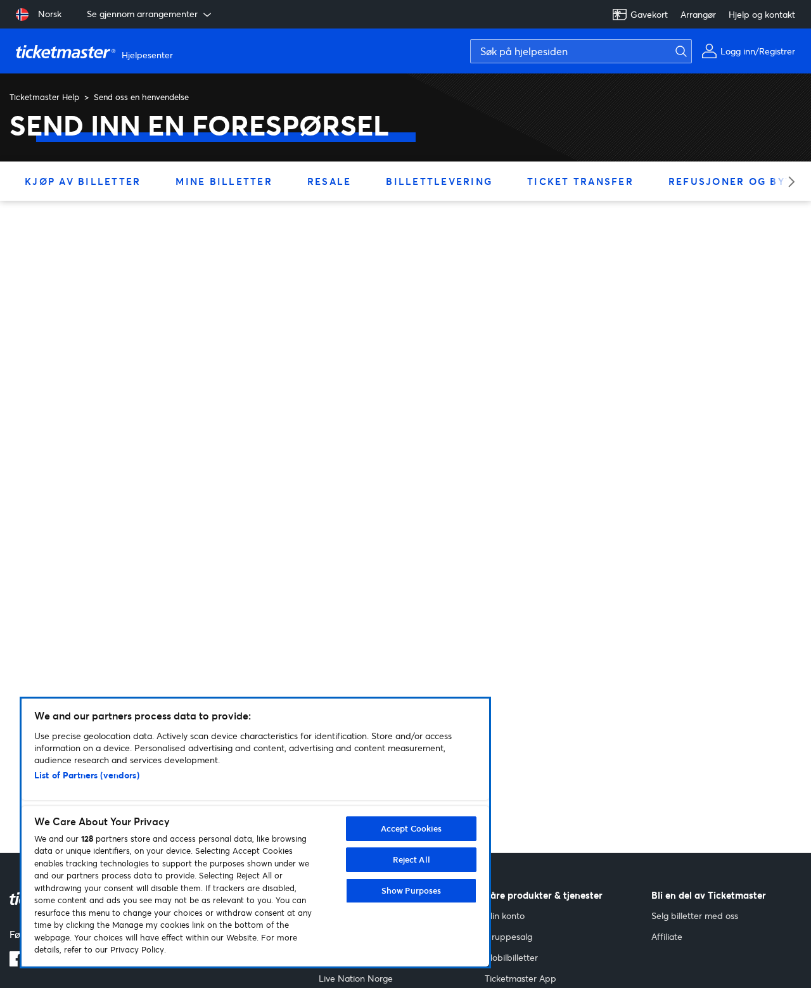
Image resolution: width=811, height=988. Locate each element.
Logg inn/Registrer (757, 51)
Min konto (505, 915)
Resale (329, 181)
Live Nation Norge (356, 978)
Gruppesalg (508, 936)
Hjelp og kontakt (762, 14)
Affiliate (666, 936)
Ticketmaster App (520, 978)
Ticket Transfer (580, 181)
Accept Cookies (411, 828)
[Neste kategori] (787, 181)
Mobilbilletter (511, 957)
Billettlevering (439, 181)
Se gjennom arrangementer (142, 14)
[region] (255, 832)
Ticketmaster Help (44, 97)
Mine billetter (224, 181)
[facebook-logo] (17, 962)
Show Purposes (411, 890)
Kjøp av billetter (83, 181)
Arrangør (698, 14)
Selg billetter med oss (694, 915)
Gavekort (649, 14)
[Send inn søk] (678, 51)
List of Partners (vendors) (86, 775)
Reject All (411, 859)
